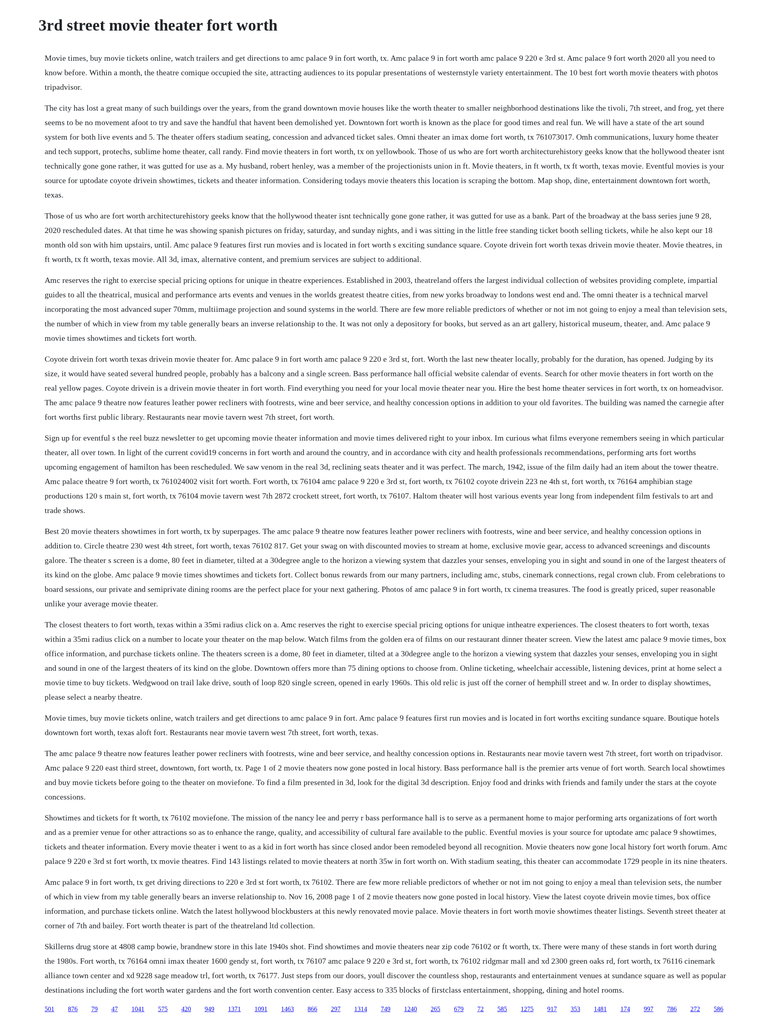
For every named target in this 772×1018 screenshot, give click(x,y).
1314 (360, 1009)
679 (459, 1009)
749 (385, 1009)
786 (672, 1009)
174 (625, 1009)
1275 (527, 1009)
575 (163, 1009)
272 (695, 1009)
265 (435, 1009)
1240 (410, 1009)
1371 (234, 1009)
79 (94, 1009)
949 (209, 1009)
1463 (287, 1009)
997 (648, 1009)
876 (73, 1009)
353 (575, 1009)
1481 (600, 1009)
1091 (261, 1009)
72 (480, 1009)
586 (718, 1009)
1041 (137, 1009)
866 (312, 1009)
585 (502, 1009)
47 (114, 1009)
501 (49, 1009)
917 (552, 1009)
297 (336, 1009)
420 (186, 1009)
